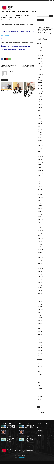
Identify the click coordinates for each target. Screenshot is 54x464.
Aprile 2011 (39, 303)
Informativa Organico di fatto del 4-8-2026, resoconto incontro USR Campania (45, 22)
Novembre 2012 (40, 273)
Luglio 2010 (40, 317)
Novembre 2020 (40, 142)
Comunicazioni (40, 366)
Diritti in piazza (40, 369)
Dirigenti (39, 368)
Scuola (39, 394)
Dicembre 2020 (40, 140)
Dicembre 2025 (40, 58)
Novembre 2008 (40, 348)
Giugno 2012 (40, 280)
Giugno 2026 (40, 49)
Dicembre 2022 (40, 107)
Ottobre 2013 (40, 255)
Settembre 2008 (40, 351)
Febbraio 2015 (40, 230)
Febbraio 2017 (40, 194)
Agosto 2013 (40, 258)
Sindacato (39, 399)
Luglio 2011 (40, 298)
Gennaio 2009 (40, 345)
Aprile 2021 (39, 135)
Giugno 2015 (40, 224)
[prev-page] (1, 98)
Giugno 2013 (40, 262)
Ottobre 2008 (40, 350)
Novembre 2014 (40, 235)
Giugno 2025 (40, 68)
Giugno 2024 (40, 82)
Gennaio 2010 (40, 326)
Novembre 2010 (40, 310)
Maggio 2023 (40, 101)
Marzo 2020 (40, 154)
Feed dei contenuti (41, 410)
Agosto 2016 (40, 203)
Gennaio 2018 (40, 189)
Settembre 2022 (40, 112)
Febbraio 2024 (40, 86)
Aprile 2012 (39, 284)
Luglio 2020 (40, 148)
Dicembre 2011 (40, 290)
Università (39, 402)
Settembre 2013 (40, 257)
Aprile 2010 (39, 321)
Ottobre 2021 (40, 126)
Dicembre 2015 (40, 214)
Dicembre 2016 (40, 197)
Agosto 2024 (40, 79)
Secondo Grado (40, 396)
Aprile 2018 (39, 184)
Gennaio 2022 (40, 121)
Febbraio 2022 (40, 120)
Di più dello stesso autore (13, 80)
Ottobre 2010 (40, 312)
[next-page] (3, 98)
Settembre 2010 (40, 314)
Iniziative (39, 379)
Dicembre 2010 (40, 309)
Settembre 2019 (40, 162)
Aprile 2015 (39, 227)
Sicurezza (39, 398)
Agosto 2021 (40, 129)
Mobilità (39, 380)
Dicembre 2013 (40, 252)
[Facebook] (46, 0)
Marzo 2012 (40, 285)
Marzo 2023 (40, 104)
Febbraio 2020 (40, 156)
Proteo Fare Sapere (41, 390)
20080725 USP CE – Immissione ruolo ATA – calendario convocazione (9, 66)
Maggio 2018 (40, 183)
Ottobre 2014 (40, 236)
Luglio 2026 (40, 47)
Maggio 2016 (40, 208)
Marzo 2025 (40, 71)
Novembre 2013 (40, 254)
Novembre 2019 (40, 161)
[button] (51, 11)
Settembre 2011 (40, 295)
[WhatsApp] (9, 59)
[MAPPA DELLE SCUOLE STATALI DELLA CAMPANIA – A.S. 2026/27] (3, 439)
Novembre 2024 (40, 74)
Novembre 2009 (40, 329)
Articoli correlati (4, 80)
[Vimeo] (50, 0)
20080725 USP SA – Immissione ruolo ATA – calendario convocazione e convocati (27, 66)
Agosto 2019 (40, 164)
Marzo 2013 (40, 266)
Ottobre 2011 (40, 293)
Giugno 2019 (40, 167)
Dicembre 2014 (40, 233)
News (39, 382)
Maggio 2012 (40, 282)
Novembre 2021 (40, 124)
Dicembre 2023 (40, 90)
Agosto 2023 (40, 96)
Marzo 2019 (40, 168)
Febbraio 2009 (40, 344)
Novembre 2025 (40, 60)
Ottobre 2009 (40, 331)
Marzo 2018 (40, 186)
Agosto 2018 (40, 178)
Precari (39, 383)
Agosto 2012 (40, 277)
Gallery (39, 375)
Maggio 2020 (40, 151)
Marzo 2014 (40, 247)
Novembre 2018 (40, 173)
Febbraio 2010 (40, 325)
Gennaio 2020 (40, 157)
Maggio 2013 (40, 263)
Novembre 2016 (40, 198)
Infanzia (39, 377)
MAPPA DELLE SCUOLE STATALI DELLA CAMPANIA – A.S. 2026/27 (44, 30)
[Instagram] (47, 0)
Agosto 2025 (40, 64)
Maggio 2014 (40, 244)
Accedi (39, 409)
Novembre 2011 (40, 292)
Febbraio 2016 (40, 211)
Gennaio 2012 (40, 288)
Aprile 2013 (39, 265)
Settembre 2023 (40, 94)
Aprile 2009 (39, 340)
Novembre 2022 (40, 109)
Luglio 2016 (40, 205)
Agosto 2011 (40, 296)
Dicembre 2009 (40, 328)
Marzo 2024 (40, 85)
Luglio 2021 (40, 131)
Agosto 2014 (40, 239)
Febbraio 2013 (40, 268)
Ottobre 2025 (40, 61)
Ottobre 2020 (40, 143)
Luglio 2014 (40, 241)
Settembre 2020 (40, 145)
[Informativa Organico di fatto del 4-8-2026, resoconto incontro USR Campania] (3, 426)
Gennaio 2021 (40, 139)
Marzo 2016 (40, 209)
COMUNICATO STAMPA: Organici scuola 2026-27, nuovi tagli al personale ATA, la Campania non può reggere (44, 38)
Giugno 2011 (40, 299)
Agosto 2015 (40, 221)
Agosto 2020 (40, 146)
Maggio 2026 (40, 50)
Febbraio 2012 (40, 287)
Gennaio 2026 (40, 56)
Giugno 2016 (40, 206)
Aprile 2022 (39, 116)
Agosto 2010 (40, 315)
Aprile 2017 (39, 191)
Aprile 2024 (39, 83)
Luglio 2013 (40, 260)
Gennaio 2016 (40, 213)
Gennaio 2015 (40, 232)
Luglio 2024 (40, 80)
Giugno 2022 (40, 115)
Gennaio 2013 (40, 269)
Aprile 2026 (39, 52)
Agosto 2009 (40, 334)
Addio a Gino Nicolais (4, 90)
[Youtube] (52, 0)
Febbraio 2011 (40, 306)
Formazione (40, 374)
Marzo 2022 (40, 118)
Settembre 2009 (40, 333)
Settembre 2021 (40, 127)
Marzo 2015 (40, 228)
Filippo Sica (14, 461)
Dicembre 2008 (40, 347)
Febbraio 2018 (40, 187)
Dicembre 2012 (40, 271)
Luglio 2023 (40, 97)
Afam (38, 363)
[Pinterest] (7, 59)
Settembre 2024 (40, 77)
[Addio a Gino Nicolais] (6, 86)
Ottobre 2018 (40, 175)
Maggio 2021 (40, 134)
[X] (49, 0)
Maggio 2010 (40, 320)
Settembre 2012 (40, 276)
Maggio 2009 (40, 339)
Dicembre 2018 (40, 172)
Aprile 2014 (39, 246)
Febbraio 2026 (40, 55)
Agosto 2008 (40, 353)
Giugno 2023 (40, 99)
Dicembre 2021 (40, 123)
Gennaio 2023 (40, 105)
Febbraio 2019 (40, 170)
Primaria (39, 386)
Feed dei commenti (41, 412)
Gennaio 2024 (40, 88)
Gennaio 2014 (40, 251)
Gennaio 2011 (40, 307)
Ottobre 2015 (40, 217)
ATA (38, 364)
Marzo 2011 (40, 304)
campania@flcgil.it (21, 457)
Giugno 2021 (40, 132)
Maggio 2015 (40, 225)
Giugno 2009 (40, 337)
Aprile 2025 (39, 69)
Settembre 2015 (40, 219)
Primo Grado (40, 388)
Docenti (39, 371)
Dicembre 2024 (40, 72)
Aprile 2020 (39, 153)
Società (39, 401)
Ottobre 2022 (40, 110)
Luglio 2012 (40, 279)
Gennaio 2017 (40, 195)
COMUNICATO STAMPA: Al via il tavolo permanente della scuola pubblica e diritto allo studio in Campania (45, 33)
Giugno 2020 (40, 150)
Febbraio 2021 (40, 137)
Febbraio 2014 (40, 249)
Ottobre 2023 (40, 93)
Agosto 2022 (40, 113)
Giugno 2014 (40, 243)
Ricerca (39, 391)
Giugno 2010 (40, 318)
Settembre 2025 (40, 63)
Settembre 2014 (40, 238)
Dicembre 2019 (40, 159)
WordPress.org (40, 414)
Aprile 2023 (39, 102)
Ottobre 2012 (40, 274)
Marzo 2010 (40, 323)
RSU (38, 393)
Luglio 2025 (40, 66)
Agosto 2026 (40, 45)
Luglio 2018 (40, 180)
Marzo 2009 (40, 342)
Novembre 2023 (40, 91)
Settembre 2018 (40, 176)
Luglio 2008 (40, 355)
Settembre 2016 (40, 202)
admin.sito (4, 19)
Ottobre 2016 (40, 200)
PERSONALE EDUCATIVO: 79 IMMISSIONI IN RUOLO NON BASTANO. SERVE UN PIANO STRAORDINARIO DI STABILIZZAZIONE (45, 26)
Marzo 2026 (40, 53)
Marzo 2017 (40, 192)
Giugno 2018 (40, 181)
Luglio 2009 (40, 336)
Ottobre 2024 (40, 75)
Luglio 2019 (40, 165)
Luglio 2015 (40, 222)
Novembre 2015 (40, 216)
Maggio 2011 (40, 301)
